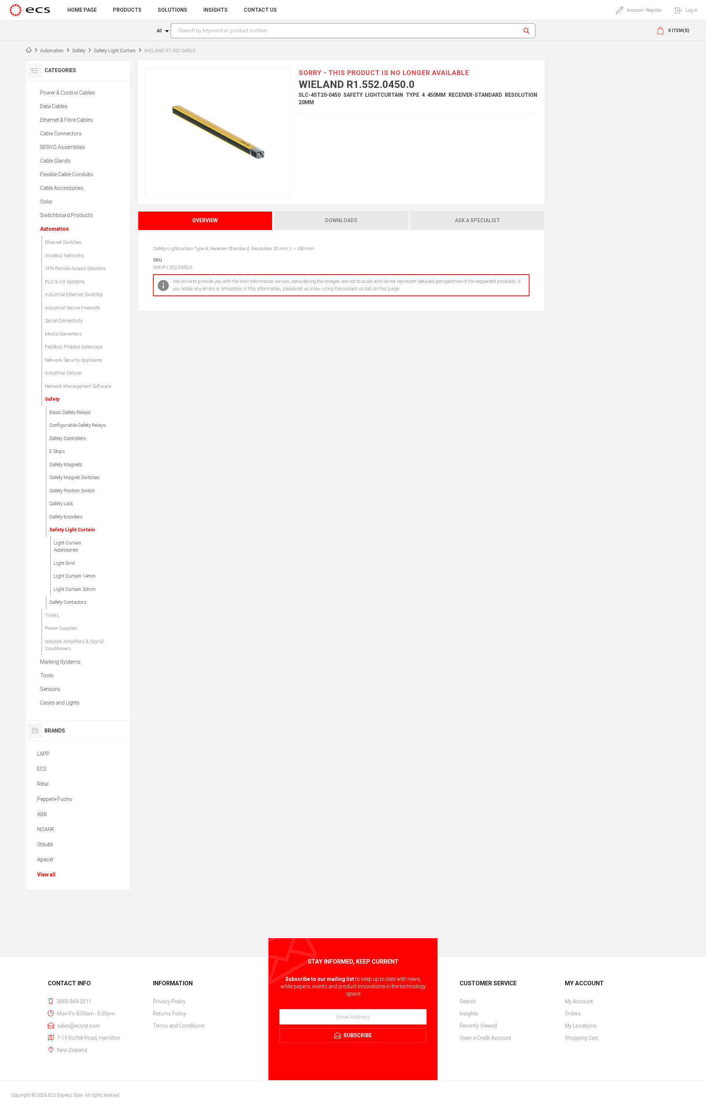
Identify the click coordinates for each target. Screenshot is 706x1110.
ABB (42, 814)
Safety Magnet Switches (74, 477)
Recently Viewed (478, 1026)
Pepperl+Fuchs (54, 799)
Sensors (50, 689)
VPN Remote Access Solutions (75, 268)
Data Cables (54, 106)
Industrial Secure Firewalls (72, 308)
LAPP (43, 754)
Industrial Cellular (63, 373)
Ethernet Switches (63, 242)
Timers (52, 615)
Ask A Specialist (477, 220)
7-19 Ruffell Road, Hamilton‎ (88, 1038)
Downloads (341, 220)
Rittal (43, 784)
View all (46, 874)
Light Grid (64, 563)
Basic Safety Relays (69, 412)
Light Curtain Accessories (67, 546)
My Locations (580, 1026)
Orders (573, 1014)
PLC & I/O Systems (65, 281)
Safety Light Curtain (72, 529)
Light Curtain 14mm (75, 576)
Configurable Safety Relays (77, 425)
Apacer (45, 859)
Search (528, 31)
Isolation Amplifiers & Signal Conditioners (74, 645)
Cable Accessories (61, 188)
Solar (46, 202)
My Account (579, 1001)
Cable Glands (55, 161)
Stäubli (45, 844)
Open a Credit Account (485, 1038)
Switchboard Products (66, 215)
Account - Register (644, 10)
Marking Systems (60, 662)
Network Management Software (78, 386)
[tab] (206, 220)
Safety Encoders (66, 516)
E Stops (57, 451)
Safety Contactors (67, 602)
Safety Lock (61, 503)
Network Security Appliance (73, 360)
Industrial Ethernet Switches (74, 294)
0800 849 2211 (74, 1001)
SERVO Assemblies (62, 147)
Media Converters (63, 334)
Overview (205, 220)
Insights (469, 1014)
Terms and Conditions (178, 1026)
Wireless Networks (64, 255)
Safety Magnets (65, 464)
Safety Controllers (67, 438)
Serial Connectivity (64, 320)
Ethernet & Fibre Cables (66, 120)
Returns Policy (169, 1014)
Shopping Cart (581, 1038)
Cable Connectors (61, 133)
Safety (52, 399)
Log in (692, 10)
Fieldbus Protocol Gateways (74, 347)
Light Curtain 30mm (75, 589)
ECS (42, 769)
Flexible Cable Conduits (66, 174)
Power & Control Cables (67, 93)
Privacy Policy (169, 1001)
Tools (47, 675)
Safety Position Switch (72, 490)
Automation (54, 229)
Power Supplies (61, 628)
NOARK (45, 829)
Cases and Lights (60, 703)
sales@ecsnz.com (78, 1026)
